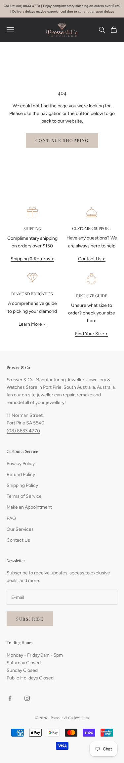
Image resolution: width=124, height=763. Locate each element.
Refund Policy (21, 474)
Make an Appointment (29, 507)
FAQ (11, 518)
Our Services (20, 529)
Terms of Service (24, 496)
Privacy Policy (21, 463)
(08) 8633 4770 (23, 431)
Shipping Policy (22, 485)
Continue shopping (62, 140)
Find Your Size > (91, 334)
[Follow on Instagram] (27, 698)
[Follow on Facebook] (10, 698)
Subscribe (29, 619)
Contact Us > (91, 259)
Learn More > (32, 324)
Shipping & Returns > (32, 259)
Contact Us (18, 540)
